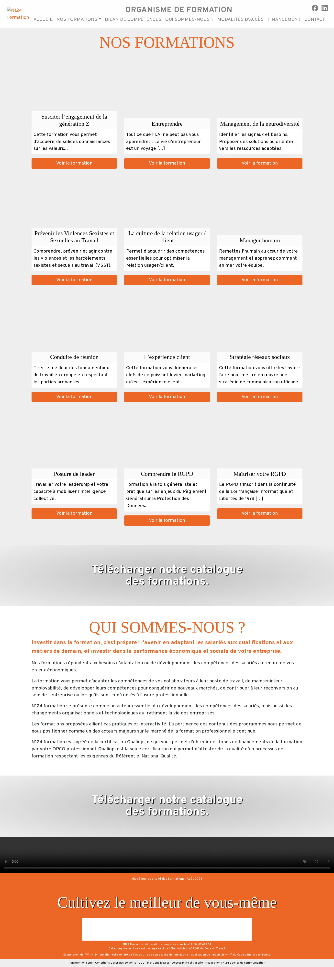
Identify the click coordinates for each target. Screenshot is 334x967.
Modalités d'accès (240, 19)
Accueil (43, 19)
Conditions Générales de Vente (115, 963)
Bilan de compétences (133, 19)
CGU (142, 963)
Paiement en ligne (80, 963)
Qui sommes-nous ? (189, 19)
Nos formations (76, 19)
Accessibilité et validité (187, 963)
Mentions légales (158, 963)
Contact (314, 19)
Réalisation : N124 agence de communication (235, 963)
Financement (284, 19)
